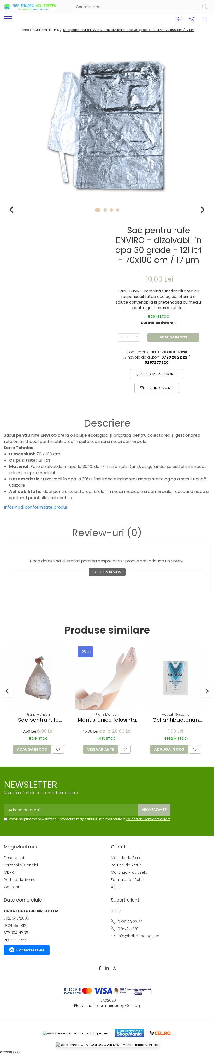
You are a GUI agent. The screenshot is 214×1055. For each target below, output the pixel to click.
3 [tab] (111, 210)
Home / (26, 30)
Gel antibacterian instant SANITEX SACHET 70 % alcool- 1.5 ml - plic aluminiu (176, 720)
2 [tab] (105, 210)
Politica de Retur (126, 865)
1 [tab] (97, 210)
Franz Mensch (38, 714)
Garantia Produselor (130, 872)
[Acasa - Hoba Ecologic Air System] (30, 7)
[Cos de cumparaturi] (204, 19)
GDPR (9, 872)
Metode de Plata (126, 857)
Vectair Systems (175, 714)
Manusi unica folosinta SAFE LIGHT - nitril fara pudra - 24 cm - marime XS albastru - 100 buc (107, 720)
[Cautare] (204, 7)
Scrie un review (107, 572)
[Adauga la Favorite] (58, 749)
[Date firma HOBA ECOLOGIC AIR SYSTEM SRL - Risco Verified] (107, 1044)
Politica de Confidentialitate (148, 819)
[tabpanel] (107, 126)
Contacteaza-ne (30, 950)
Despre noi (14, 857)
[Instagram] (114, 968)
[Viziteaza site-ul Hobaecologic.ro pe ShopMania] (129, 1033)
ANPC (116, 887)
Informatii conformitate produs (36, 507)
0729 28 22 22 (129, 921)
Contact (11, 887)
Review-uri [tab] (107, 532)
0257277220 (128, 928)
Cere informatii (158, 388)
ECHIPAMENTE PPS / (47, 30)
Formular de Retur (127, 879)
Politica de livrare (19, 879)
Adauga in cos (173, 337)
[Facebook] (100, 968)
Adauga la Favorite (158, 374)
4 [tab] (118, 210)
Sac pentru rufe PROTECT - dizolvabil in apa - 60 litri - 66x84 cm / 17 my (38, 720)
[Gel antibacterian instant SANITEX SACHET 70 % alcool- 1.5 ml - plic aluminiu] (175, 678)
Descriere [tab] (107, 423)
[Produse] (8, 20)
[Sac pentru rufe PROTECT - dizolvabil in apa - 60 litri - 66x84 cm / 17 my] (38, 678)
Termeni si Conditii (21, 865)
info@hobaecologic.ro (138, 936)
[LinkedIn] (107, 968)
